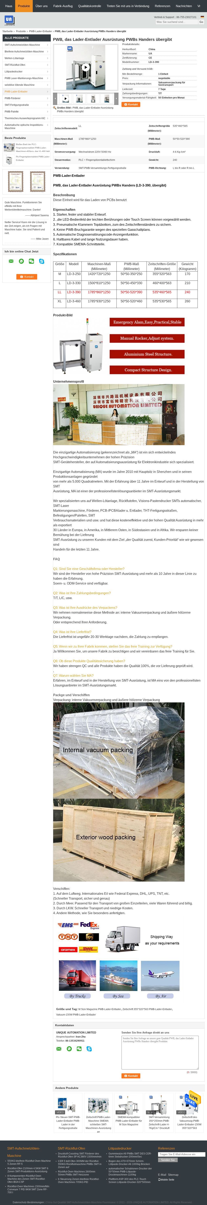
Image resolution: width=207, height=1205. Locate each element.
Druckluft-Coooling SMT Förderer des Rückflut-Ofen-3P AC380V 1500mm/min (79, 1155)
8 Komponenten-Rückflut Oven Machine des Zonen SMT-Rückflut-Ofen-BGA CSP (26, 1178)
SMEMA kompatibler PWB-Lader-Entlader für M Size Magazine (129, 1121)
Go (201, 21)
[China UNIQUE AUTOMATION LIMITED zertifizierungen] (16, 181)
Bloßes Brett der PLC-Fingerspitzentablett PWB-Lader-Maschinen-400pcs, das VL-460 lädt (33, 147)
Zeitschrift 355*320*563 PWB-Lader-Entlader (147, 1009)
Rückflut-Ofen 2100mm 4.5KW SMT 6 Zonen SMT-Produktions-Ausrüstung (27, 1170)
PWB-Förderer (12, 98)
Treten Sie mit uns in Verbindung (128, 6)
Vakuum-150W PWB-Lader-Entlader (76, 1014)
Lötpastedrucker (13, 71)
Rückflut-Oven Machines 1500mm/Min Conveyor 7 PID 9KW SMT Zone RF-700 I (28, 1189)
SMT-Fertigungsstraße (17, 105)
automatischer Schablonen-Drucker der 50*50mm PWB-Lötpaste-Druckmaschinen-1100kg (130, 1171)
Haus (8, 6)
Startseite (7, 31)
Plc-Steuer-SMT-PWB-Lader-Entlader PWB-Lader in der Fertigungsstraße (68, 1123)
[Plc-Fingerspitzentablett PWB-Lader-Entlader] (9, 159)
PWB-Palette (12, 111)
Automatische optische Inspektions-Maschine (24, 127)
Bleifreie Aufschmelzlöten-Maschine (24, 51)
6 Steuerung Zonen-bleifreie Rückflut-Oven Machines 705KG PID (78, 1181)
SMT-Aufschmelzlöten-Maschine (22, 44)
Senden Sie (168, 1160)
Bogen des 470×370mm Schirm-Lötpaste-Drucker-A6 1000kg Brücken (129, 1163)
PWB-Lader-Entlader (40, 31)
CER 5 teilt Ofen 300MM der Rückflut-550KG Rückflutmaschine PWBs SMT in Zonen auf (79, 1164)
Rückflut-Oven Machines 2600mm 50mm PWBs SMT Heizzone (76, 1173)
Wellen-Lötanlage (14, 58)
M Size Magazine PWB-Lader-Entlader (99, 1009)
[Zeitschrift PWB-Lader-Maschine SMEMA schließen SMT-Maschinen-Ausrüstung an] (98, 1105)
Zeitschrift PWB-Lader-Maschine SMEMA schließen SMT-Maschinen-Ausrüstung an (98, 1124)
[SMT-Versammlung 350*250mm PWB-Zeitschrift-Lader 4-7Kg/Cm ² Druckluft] (159, 1105)
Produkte (24, 6)
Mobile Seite (167, 1179)
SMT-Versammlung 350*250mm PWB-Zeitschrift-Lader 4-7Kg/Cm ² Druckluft (159, 1123)
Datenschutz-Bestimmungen (28, 1202)
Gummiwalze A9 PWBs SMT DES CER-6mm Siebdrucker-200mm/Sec (130, 1155)
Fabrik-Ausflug (63, 6)
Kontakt (133, 104)
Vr (198, 6)
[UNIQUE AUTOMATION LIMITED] (9, 20)
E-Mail (162, 1174)
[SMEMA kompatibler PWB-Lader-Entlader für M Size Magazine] (129, 1105)
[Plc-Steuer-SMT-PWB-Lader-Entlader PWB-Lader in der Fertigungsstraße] (68, 1105)
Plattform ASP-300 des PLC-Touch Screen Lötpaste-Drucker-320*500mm (129, 1181)
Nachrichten (184, 6)
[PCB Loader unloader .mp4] (85, 67)
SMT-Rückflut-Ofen (15, 65)
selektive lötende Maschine (20, 85)
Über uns (42, 6)
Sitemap (173, 1174)
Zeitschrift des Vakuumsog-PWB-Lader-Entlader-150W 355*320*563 (189, 1123)
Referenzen (162, 6)
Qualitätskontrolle (89, 6)
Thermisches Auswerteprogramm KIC (25, 118)
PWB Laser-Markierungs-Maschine (24, 78)
